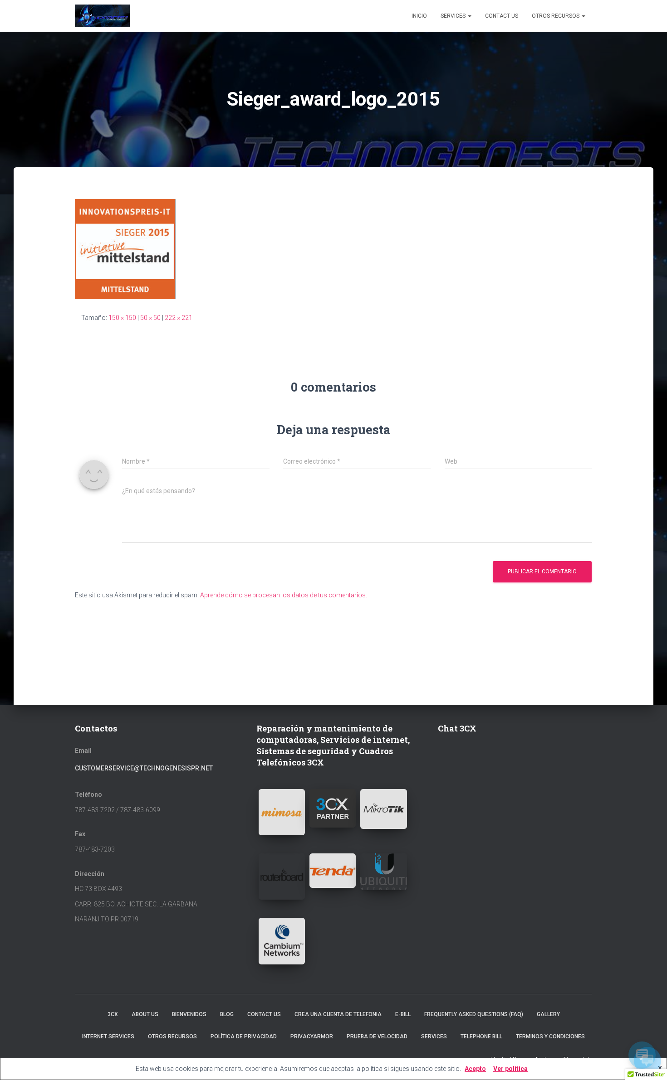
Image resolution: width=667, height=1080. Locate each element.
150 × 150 (122, 317)
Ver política (510, 1068)
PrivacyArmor (311, 1036)
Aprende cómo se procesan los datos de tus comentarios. (283, 595)
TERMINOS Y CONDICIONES (550, 1036)
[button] (281, 812)
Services (454, 16)
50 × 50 (150, 317)
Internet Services (108, 1036)
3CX (113, 1014)
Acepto (475, 1068)
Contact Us (501, 16)
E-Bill (403, 1014)
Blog (227, 1014)
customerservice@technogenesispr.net (144, 768)
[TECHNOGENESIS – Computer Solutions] (102, 16)
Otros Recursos (556, 16)
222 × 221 (178, 317)
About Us (145, 1014)
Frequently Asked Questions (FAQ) (473, 1014)
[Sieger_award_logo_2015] (125, 248)
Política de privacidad (244, 1036)
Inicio (419, 16)
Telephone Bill (481, 1036)
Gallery (548, 1014)
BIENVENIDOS (189, 1014)
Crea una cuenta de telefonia (338, 1014)
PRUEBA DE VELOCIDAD (377, 1036)
